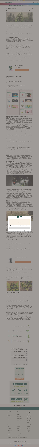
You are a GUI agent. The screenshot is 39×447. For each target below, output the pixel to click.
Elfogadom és (20, 225)
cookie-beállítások (17, 225)
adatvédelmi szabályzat (24, 225)
